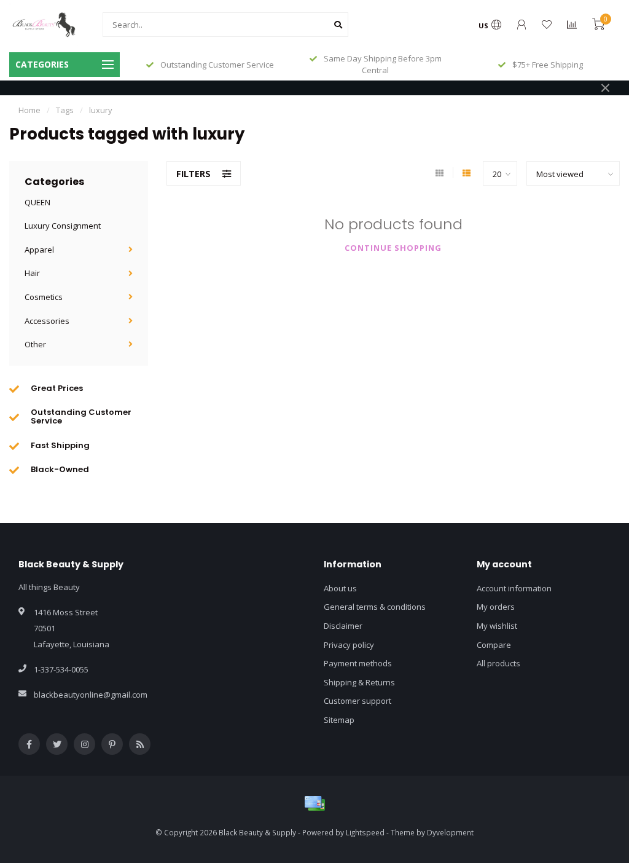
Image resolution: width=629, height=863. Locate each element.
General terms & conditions (375, 606)
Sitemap (339, 719)
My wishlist (497, 625)
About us (340, 588)
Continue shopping (393, 247)
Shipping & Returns (359, 682)
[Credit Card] (314, 803)
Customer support (357, 700)
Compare (494, 644)
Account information (514, 588)
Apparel (39, 249)
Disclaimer (343, 625)
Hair (32, 272)
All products (498, 663)
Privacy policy (349, 644)
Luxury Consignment (63, 225)
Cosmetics (44, 296)
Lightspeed (365, 832)
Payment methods (358, 663)
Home (29, 110)
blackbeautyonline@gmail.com (90, 694)
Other (35, 344)
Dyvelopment (450, 832)
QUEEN (37, 202)
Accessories (47, 320)
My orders (496, 606)
